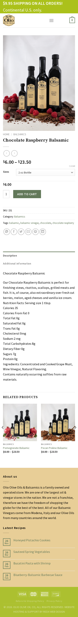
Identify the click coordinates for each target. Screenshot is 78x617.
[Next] (75, 435)
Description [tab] (10, 255)
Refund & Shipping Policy (30, 600)
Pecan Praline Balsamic (54, 448)
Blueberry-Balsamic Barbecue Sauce (37, 575)
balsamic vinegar (29, 222)
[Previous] (3, 435)
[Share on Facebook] (14, 231)
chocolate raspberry (63, 222)
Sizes (6, 171)
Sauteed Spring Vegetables (31, 552)
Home (6, 134)
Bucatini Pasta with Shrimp (32, 563)
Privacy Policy (54, 600)
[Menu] (51, 20)
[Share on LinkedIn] (42, 231)
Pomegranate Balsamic (16, 448)
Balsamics (19, 134)
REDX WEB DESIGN (54, 611)
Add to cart (27, 194)
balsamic (14, 222)
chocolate (45, 222)
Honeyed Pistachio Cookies (31, 540)
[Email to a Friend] (28, 231)
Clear (72, 166)
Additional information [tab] (17, 263)
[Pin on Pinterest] (35, 231)
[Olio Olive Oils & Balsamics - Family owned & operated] (23, 20)
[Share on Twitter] (21, 231)
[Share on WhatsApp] (6, 231)
